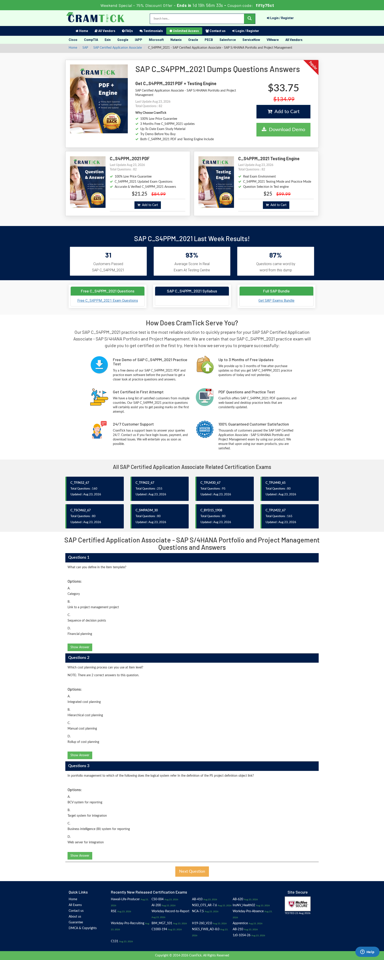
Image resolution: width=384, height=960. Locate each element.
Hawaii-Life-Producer (125, 899)
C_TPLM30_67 (210, 482)
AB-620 (238, 899)
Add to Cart (286, 111)
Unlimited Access (185, 31)
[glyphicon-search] (249, 19)
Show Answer (79, 647)
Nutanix (176, 40)
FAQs (129, 31)
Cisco (73, 40)
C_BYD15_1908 (211, 510)
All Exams (75, 905)
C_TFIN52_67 (79, 482)
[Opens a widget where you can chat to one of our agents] (367, 952)
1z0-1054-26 (241, 935)
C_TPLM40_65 (276, 482)
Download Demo (285, 129)
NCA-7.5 (198, 911)
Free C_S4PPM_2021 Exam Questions (107, 300)
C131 (114, 941)
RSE (113, 911)
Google (122, 40)
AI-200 (156, 905)
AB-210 (238, 929)
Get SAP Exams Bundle (276, 300)
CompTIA (91, 40)
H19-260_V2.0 (202, 923)
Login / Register (282, 18)
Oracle (193, 40)
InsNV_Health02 (244, 905)
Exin (108, 40)
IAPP (138, 40)
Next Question (192, 872)
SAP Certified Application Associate (117, 47)
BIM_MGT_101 (162, 923)
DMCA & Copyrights (83, 928)
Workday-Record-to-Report (170, 911)
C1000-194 (159, 929)
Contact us (217, 31)
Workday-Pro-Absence (248, 911)
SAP (85, 47)
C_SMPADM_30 (147, 510)
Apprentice (240, 923)
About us (75, 916)
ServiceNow (251, 40)
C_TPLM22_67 (276, 510)
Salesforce (228, 40)
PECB (209, 40)
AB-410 (197, 899)
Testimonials (153, 31)
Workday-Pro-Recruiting (127, 923)
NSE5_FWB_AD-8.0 (205, 929)
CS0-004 (158, 899)
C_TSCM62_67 (80, 510)
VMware (273, 40)
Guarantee (76, 922)
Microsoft (156, 40)
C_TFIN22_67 (145, 482)
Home (83, 31)
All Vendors (106, 31)
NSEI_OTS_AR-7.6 (204, 905)
